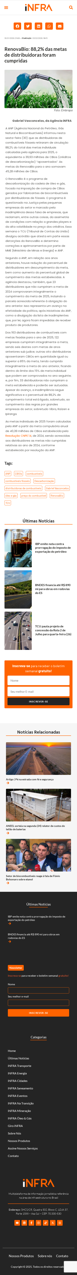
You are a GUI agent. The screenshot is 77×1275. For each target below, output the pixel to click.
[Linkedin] (24, 1223)
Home (12, 1050)
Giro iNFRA (15, 1125)
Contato (13, 1156)
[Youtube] (17, 1223)
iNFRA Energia (17, 1073)
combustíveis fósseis (17, 480)
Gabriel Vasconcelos (57, 488)
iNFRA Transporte (19, 1065)
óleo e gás (11, 495)
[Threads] (60, 1223)
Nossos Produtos (19, 1141)
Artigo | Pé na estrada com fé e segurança (29, 779)
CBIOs (18, 473)
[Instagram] (38, 1223)
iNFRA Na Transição (21, 1103)
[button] (6, 8)
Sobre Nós (14, 1133)
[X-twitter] (53, 1223)
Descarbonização (44, 480)
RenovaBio (57, 495)
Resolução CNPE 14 (18, 436)
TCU (7, 502)
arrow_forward (8, 783)
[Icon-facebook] (31, 1223)
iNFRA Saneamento (20, 1088)
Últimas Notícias (38, 520)
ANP (7, 473)
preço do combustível (33, 495)
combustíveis (34, 473)
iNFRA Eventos (17, 1095)
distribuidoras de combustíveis (23, 488)
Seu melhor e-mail (18, 996)
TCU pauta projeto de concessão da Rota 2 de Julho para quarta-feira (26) (53, 630)
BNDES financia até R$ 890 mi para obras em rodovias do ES (52, 589)
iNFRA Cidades (17, 1080)
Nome (11, 984)
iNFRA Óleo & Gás (20, 1118)
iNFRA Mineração (19, 1110)
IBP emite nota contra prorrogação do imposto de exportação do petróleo (53, 547)
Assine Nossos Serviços (23, 1148)
